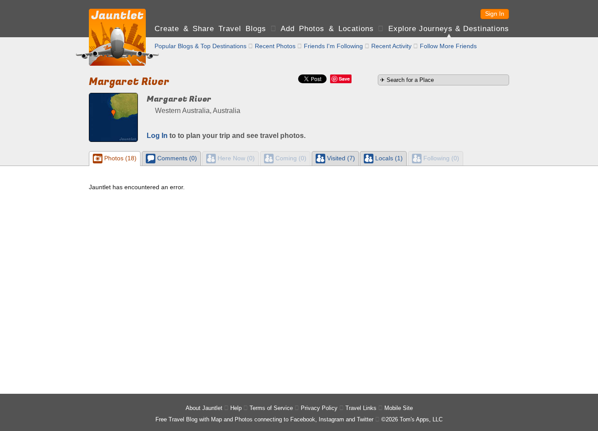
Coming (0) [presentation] (290, 158)
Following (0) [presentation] (440, 158)
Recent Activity (391, 45)
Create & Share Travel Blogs (210, 29)
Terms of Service (271, 408)
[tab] (115, 158)
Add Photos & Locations (327, 29)
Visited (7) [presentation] (340, 158)
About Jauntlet (204, 408)
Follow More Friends (448, 45)
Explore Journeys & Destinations (448, 29)
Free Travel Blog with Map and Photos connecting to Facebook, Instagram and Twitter (264, 419)
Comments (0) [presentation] (176, 158)
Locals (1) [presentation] (388, 158)
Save (344, 78)
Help (236, 408)
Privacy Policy (319, 408)
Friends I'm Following (333, 45)
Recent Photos (275, 45)
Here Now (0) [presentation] (235, 158)
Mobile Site (398, 408)
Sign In (494, 13)
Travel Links (360, 408)
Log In (157, 135)
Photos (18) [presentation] (119, 158)
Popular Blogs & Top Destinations (200, 45)
